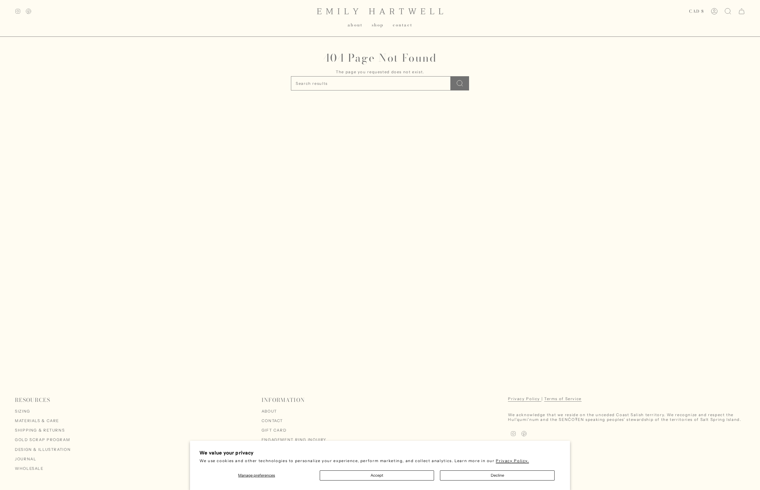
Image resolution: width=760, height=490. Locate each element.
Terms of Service (563, 398)
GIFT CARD (274, 430)
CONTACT (272, 420)
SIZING (22, 411)
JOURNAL (25, 458)
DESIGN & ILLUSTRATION (43, 449)
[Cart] (741, 11)
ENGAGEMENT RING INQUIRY (294, 439)
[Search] (460, 83)
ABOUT (269, 411)
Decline (497, 475)
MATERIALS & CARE (37, 420)
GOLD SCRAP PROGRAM (42, 439)
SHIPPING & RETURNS (40, 430)
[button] (377, 25)
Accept (376, 475)
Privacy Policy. (512, 460)
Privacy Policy (524, 398)
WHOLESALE (29, 468)
